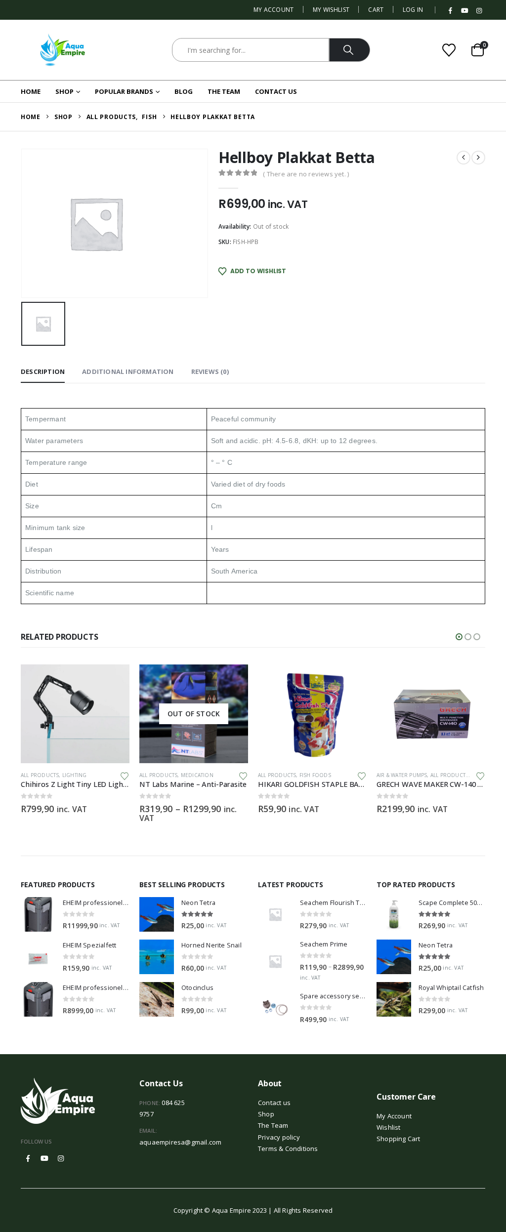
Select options (232, 681)
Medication (197, 775)
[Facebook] (450, 10)
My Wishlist (331, 9)
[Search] (349, 50)
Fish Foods (315, 775)
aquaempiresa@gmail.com (180, 1142)
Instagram (60, 1158)
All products (40, 775)
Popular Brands (124, 91)
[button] (459, 637)
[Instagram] (478, 10)
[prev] (463, 157)
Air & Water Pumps (402, 775)
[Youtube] (465, 10)
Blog (183, 91)
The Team (224, 91)
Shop (64, 91)
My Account (273, 9)
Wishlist (389, 1127)
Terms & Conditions (288, 1148)
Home (31, 91)
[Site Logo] (63, 50)
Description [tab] (43, 371)
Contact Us (276, 91)
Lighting (74, 775)
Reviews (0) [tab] (210, 371)
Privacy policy (279, 1137)
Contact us (274, 1102)
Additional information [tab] (127, 371)
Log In (413, 9)
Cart (375, 9)
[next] (478, 157)
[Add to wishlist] (124, 775)
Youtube (44, 1158)
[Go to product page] (75, 713)
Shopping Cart (399, 1138)
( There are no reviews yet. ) (306, 173)
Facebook (28, 1158)
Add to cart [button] (113, 681)
